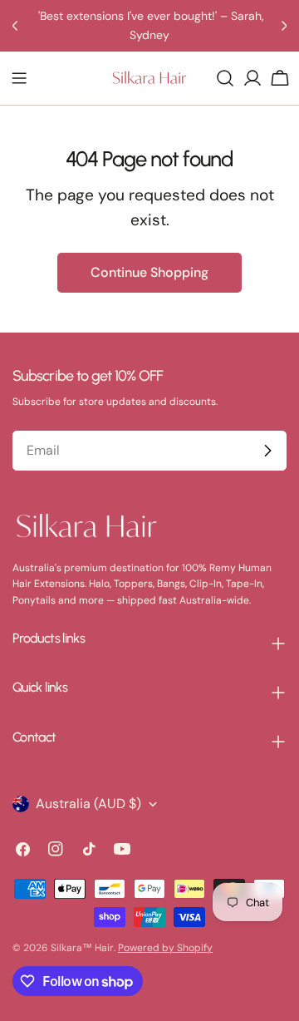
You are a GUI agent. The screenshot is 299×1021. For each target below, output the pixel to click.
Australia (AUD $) (88, 803)
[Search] (225, 78)
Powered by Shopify (165, 947)
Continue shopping (149, 272)
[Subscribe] (267, 450)
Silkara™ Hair (82, 947)
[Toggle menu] (19, 78)
